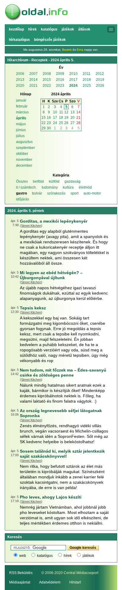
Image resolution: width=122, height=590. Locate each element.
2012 (100, 74)
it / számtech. (26, 187)
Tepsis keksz (33, 308)
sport (74, 193)
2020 (20, 85)
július (20, 136)
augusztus (24, 142)
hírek (68, 556)
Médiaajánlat (19, 582)
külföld (54, 181)
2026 (100, 85)
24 (55, 123)
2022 (47, 85)
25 (61, 123)
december (24, 165)
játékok (88, 556)
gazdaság (73, 181)
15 (43, 117)
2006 (20, 74)
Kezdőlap (16, 29)
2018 (87, 80)
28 (78, 123)
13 (72, 112)
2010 (73, 74)
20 (72, 117)
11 (61, 112)
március (22, 112)
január (21, 100)
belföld (38, 181)
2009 (60, 74)
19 (66, 117)
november (24, 159)
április (21, 118)
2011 (87, 74)
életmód (85, 187)
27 (72, 123)
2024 (73, 85)
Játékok (68, 29)
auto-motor (92, 193)
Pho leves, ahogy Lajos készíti (50, 497)
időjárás (22, 199)
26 (66, 123)
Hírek (32, 29)
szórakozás (56, 193)
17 (55, 117)
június (21, 130)
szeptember (25, 148)
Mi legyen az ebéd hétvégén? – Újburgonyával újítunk (51, 275)
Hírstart (75, 582)
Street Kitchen (31, 225)
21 (78, 117)
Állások (84, 29)
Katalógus (49, 29)
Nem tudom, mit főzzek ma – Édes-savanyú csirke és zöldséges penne (63, 372)
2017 (73, 80)
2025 (87, 85)
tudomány (50, 187)
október (22, 154)
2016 (60, 80)
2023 (60, 85)
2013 (20, 80)
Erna (80, 49)
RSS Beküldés (21, 573)
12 (66, 112)
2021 (33, 85)
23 (49, 123)
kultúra (68, 187)
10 (55, 112)
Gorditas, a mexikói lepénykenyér (53, 221)
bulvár (37, 193)
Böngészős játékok (50, 40)
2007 (33, 74)
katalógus (45, 556)
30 (49, 128)
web (22, 556)
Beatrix (67, 49)
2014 (33, 80)
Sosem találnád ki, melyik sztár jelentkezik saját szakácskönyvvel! (62, 454)
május (21, 124)
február (22, 106)
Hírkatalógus (19, 40)
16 (49, 117)
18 (61, 117)
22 (43, 123)
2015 (47, 80)
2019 (100, 80)
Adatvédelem (49, 582)
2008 (47, 74)
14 (78, 112)
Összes (22, 181)
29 (43, 128)
